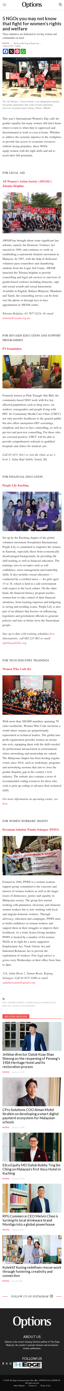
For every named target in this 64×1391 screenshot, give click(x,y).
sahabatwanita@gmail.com (18, 982)
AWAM (15, 1005)
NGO (4, 1002)
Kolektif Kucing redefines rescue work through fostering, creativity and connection (31, 1271)
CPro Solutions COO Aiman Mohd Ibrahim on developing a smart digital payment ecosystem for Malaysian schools (30, 1116)
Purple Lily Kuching (15, 485)
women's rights (16, 1002)
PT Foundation (27, 1005)
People (5, 43)
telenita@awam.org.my (16, 318)
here (52, 634)
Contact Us (33, 1385)
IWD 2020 (6, 1005)
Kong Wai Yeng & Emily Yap (28, 43)
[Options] (32, 5)
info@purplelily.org (14, 643)
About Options (19, 1385)
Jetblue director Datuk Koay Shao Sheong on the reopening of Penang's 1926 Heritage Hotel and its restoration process (31, 1060)
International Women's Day (41, 1002)
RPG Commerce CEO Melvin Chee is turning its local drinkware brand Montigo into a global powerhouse (30, 1220)
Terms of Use (46, 1385)
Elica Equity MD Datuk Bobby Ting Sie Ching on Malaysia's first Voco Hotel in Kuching (31, 1169)
